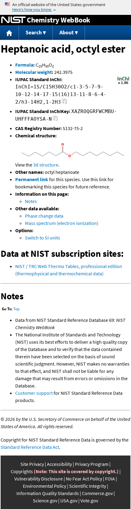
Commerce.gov (97, 493)
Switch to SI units (42, 238)
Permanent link (31, 179)
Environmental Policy (44, 486)
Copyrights (22, 471)
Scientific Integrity (87, 486)
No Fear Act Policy (84, 479)
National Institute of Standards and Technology (13, 20)
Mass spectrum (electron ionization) (61, 223)
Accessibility (59, 464)
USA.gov (68, 500)
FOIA (110, 479)
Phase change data (44, 216)
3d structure (45, 165)
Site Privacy (32, 464)
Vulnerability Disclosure (38, 479)
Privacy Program (91, 464)
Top (16, 308)
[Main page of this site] (9, 32)
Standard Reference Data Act (30, 447)
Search (34, 32)
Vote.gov (89, 500)
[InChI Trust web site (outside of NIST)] (123, 84)
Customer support (34, 393)
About (66, 32)
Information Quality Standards (47, 493)
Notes (31, 201)
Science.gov (45, 500)
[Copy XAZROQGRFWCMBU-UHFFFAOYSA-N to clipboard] (55, 120)
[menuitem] (9, 32)
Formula (24, 65)
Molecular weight (33, 72)
